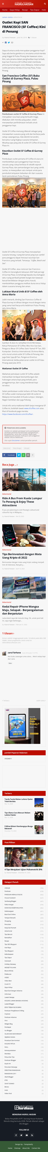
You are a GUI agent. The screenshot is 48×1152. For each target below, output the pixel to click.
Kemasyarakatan (24, 1050)
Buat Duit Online (24, 914)
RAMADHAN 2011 (24, 1074)
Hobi (44, 10)
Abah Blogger (24, 1077)
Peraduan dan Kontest (24, 1040)
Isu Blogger (24, 1030)
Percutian (24, 924)
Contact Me (36, 1148)
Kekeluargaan (24, 911)
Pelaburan (24, 974)
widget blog (24, 1024)
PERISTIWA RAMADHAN (24, 1070)
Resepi (25, 10)
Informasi (24, 994)
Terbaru (6, 701)
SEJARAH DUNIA (24, 1037)
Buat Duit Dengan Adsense (24, 991)
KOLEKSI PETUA (24, 1044)
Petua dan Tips (24, 1057)
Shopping (24, 921)
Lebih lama (40, 701)
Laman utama (7, 17)
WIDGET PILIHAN (24, 967)
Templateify (28, 1144)
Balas (10, 663)
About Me (26, 1148)
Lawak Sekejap (24, 997)
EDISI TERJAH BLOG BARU (24, 1007)
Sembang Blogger (24, 901)
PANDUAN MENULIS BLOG (24, 895)
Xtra (24, 1020)
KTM (24, 1080)
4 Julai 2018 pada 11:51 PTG (30, 653)
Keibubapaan (24, 954)
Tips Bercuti (24, 934)
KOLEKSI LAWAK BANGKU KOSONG (24, 1001)
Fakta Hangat (17, 448)
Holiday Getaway (24, 964)
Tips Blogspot (24, 951)
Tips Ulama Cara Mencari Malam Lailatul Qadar (17, 814)
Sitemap (17, 1148)
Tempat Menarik (24, 918)
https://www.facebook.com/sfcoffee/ (17, 414)
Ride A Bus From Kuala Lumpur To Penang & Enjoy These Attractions (22, 501)
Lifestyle (26, 448)
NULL (24, 1047)
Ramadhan (24, 938)
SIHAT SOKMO (24, 1084)
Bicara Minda (24, 971)
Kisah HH (24, 1064)
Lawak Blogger (24, 1004)
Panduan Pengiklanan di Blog (24, 1011)
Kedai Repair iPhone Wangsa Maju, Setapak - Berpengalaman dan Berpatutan (22, 610)
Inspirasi (24, 1014)
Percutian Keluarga (24, 1067)
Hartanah (24, 961)
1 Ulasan (33, 37)
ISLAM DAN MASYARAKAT (24, 1034)
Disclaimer (16, 440)
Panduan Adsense (24, 1017)
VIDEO (24, 977)
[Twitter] (9, 42)
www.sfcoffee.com (32, 408)
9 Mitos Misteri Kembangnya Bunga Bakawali (19, 827)
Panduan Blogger (24, 1060)
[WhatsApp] (23, 455)
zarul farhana (14, 652)
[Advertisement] (24, 229)
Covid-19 (24, 984)
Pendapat (24, 1027)
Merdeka (24, 1054)
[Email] (12, 42)
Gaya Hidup (15, 10)
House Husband (24, 898)
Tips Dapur (34, 10)
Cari (45, 3)
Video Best (24, 981)
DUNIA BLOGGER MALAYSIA (24, 908)
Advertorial (18, 17)
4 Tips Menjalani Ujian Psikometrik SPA (23, 869)
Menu (3, 3)
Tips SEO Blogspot (24, 944)
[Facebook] (6, 42)
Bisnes (24, 1087)
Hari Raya (24, 948)
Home (4, 10)
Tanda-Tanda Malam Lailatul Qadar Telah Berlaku (19, 800)
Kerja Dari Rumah (24, 928)
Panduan (24, 891)
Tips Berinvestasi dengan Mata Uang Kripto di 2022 (22, 555)
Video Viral (24, 1093)
